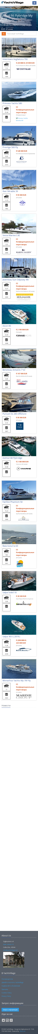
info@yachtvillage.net (10, 950)
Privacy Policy (6, 996)
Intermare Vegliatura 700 (15, 59)
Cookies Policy (7, 993)
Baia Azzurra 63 (10, 545)
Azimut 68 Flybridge (12, 457)
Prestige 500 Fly (10, 147)
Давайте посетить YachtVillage (12, 982)
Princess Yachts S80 (12, 103)
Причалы (5, 989)
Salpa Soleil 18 (9, 592)
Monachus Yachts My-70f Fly (17, 680)
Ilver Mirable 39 (10, 191)
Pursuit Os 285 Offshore (14, 413)
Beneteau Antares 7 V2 (14, 369)
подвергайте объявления (11, 986)
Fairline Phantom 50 (12, 501)
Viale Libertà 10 (8, 944)
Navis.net (22, 1031)
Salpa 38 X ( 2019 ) (11, 636)
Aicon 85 (7, 325)
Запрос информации (10, 1010)
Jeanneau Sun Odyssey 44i (15, 279)
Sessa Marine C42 (11, 235)
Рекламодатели (7, 979)
